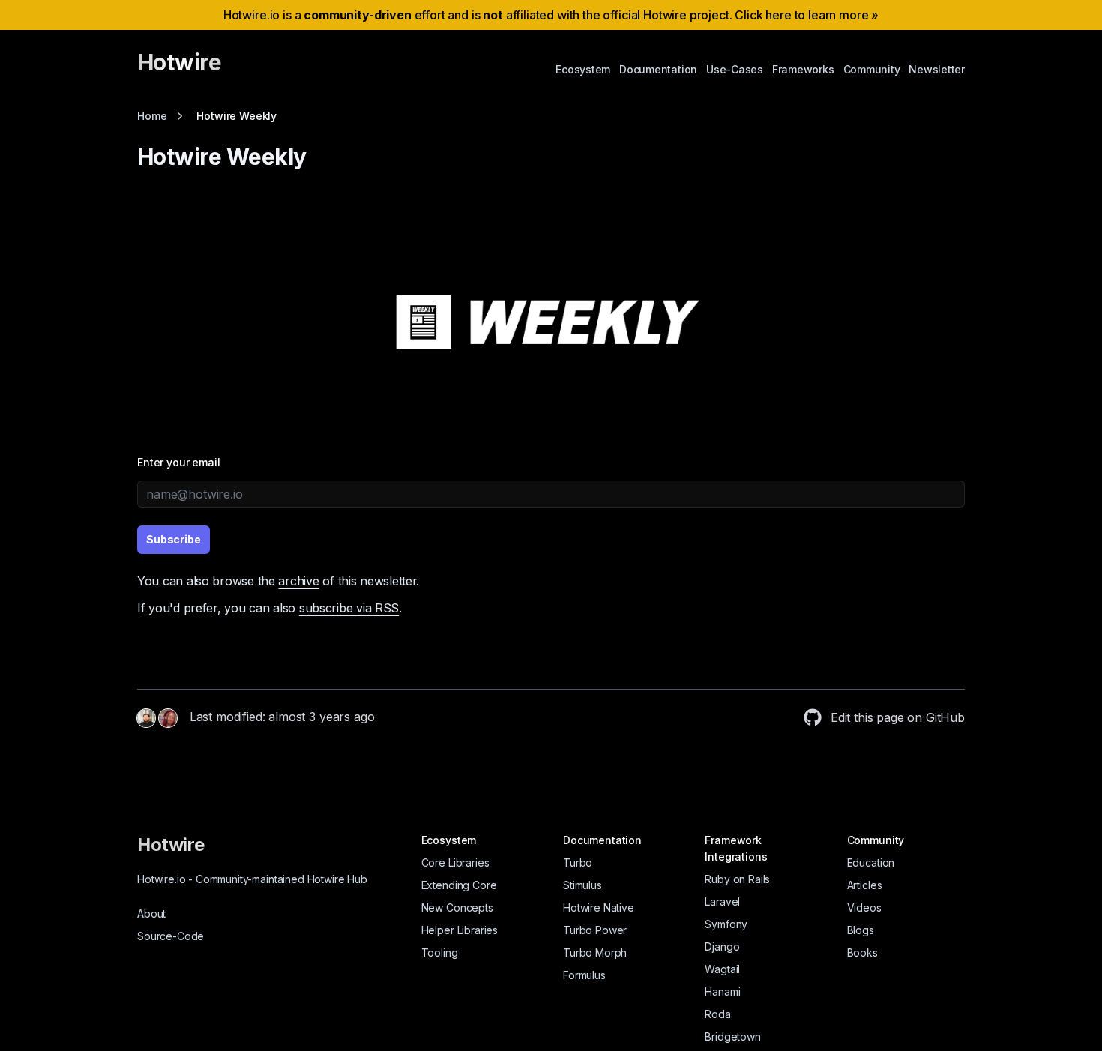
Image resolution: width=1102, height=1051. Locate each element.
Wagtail (722, 969)
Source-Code (170, 936)
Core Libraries (455, 862)
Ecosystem (582, 69)
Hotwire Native (598, 907)
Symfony (726, 924)
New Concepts (457, 907)
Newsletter (937, 69)
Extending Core (459, 885)
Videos (864, 907)
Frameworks (803, 69)
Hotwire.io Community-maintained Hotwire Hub (252, 879)
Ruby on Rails (737, 879)
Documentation (658, 69)
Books (862, 952)
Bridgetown (732, 1036)
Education (871, 862)
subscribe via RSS (349, 607)
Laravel (722, 901)
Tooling (439, 952)
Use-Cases (734, 69)
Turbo (577, 862)
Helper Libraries (459, 930)
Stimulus (582, 885)
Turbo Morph (595, 952)
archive (298, 580)
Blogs (860, 930)
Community (871, 69)
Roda (717, 1014)
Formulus (584, 975)
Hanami (722, 991)
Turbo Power (595, 930)
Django (722, 946)
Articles (864, 885)
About (151, 913)
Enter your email (178, 462)
